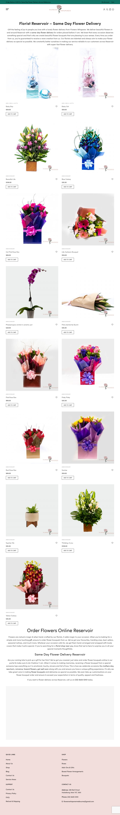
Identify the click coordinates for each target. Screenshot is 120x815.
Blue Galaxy (66, 179)
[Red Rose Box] (32, 438)
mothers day (108, 666)
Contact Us (10, 775)
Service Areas (11, 779)
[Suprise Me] (32, 510)
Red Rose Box (11, 470)
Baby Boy (9, 106)
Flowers (64, 759)
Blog (7, 771)
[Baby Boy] (32, 74)
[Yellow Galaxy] (32, 583)
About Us (9, 763)
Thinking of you (67, 543)
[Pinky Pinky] (88, 365)
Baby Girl (65, 106)
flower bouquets (38, 672)
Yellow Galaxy (11, 615)
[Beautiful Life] (32, 147)
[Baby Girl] (88, 74)
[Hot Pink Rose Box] (32, 219)
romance (19, 669)
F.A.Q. (8, 797)
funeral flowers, (30, 669)
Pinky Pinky (66, 397)
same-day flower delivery (42, 32)
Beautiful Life (10, 179)
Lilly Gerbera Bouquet (70, 252)
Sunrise (64, 470)
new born (10, 669)
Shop (8, 767)
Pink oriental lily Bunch (70, 324)
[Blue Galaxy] (88, 147)
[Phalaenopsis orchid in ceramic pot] (32, 292)
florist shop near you (64, 646)
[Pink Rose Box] (32, 365)
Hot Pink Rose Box (12, 252)
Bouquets (65, 775)
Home (8, 759)
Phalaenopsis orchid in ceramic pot (19, 324)
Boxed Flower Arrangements (72, 771)
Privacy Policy (11, 793)
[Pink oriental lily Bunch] (88, 292)
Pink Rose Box (11, 397)
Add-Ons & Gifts (68, 767)
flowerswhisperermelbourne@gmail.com (79, 801)
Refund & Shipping (13, 801)
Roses (64, 763)
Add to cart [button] (12, 114)
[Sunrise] (88, 438)
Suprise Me (10, 543)
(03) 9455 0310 (81, 679)
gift (30, 640)
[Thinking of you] (88, 510)
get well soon (43, 669)
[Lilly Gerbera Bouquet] (88, 219)
